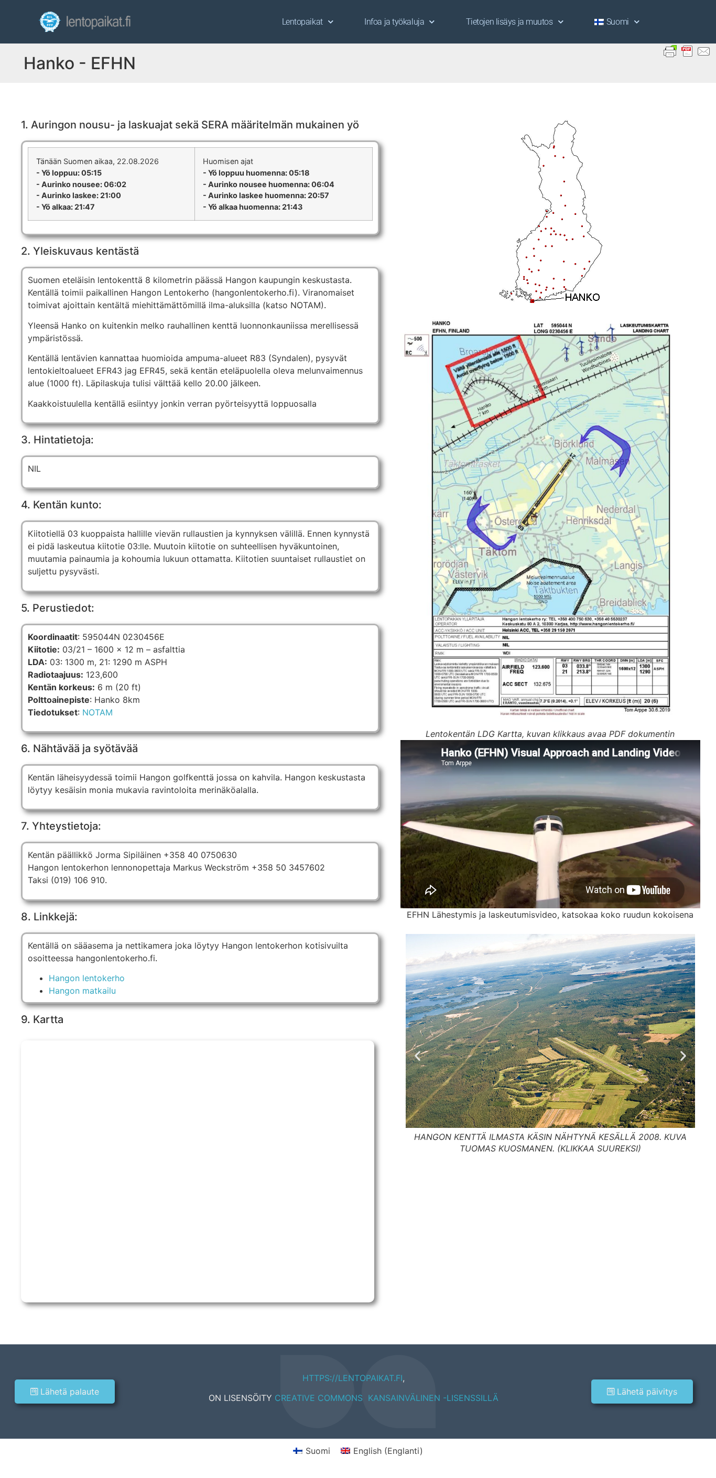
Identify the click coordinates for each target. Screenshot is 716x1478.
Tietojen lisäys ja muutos (509, 22)
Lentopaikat (302, 22)
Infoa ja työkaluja (394, 22)
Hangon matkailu (82, 990)
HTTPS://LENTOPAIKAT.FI (352, 1378)
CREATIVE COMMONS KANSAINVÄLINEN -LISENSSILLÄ (386, 1398)
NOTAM (97, 712)
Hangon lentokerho (87, 978)
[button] (417, 1055)
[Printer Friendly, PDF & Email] (687, 50)
